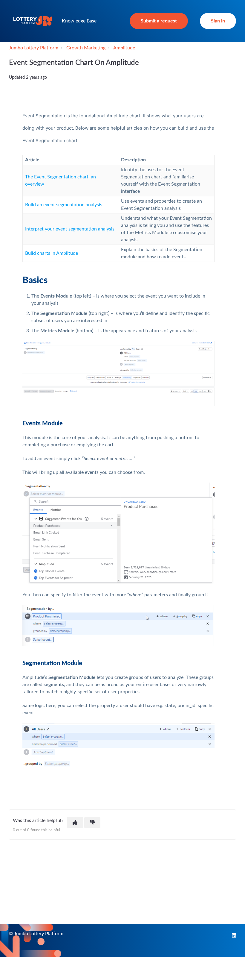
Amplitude (124, 48)
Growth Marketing (85, 48)
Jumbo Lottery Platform (33, 48)
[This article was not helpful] (92, 822)
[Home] (32, 20)
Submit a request (159, 21)
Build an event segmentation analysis (63, 204)
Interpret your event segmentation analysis (69, 229)
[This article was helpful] (75, 822)
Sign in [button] (218, 21)
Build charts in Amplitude (51, 253)
